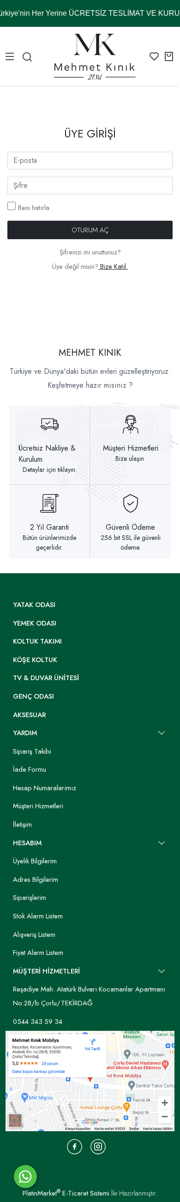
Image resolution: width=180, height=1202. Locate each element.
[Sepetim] (169, 56)
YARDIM (25, 733)
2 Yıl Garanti (49, 527)
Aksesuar (29, 715)
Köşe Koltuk (35, 660)
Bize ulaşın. (130, 458)
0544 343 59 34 (37, 1021)
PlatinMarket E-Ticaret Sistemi (66, 1193)
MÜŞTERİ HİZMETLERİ (46, 971)
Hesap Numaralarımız (44, 788)
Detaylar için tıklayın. (50, 469)
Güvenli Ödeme (130, 527)
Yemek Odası (34, 623)
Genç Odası (33, 696)
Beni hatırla (33, 208)
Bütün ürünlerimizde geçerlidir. (49, 542)
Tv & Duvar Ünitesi (46, 678)
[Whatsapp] (25, 1176)
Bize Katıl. (113, 266)
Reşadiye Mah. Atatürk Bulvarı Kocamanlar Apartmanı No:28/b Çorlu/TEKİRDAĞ (89, 996)
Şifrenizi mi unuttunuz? (90, 252)
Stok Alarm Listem (38, 916)
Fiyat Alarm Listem (38, 953)
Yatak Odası (34, 605)
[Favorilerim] (154, 56)
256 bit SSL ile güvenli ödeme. (131, 542)
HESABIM (27, 843)
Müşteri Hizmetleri (130, 448)
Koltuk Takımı (37, 641)
